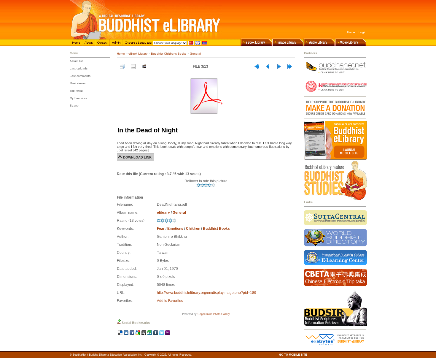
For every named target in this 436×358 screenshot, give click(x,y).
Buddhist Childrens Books (168, 53)
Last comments (80, 75)
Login (362, 32)
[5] (214, 185)
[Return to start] (257, 66)
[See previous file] (267, 66)
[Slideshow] (144, 66)
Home (351, 32)
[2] (202, 185)
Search (74, 105)
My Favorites (78, 98)
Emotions (175, 228)
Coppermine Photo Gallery (214, 314)
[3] (206, 185)
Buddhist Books (216, 228)
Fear (161, 228)
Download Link (137, 157)
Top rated (76, 90)
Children (193, 228)
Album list (76, 61)
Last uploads (78, 68)
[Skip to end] (289, 66)
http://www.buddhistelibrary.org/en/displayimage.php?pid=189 (206, 293)
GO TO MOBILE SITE (293, 354)
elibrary (163, 212)
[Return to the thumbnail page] (122, 66)
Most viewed (78, 83)
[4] (210, 185)
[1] (198, 185)
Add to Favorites (170, 301)
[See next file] (278, 66)
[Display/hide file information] (133, 66)
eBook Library (137, 53)
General (195, 53)
